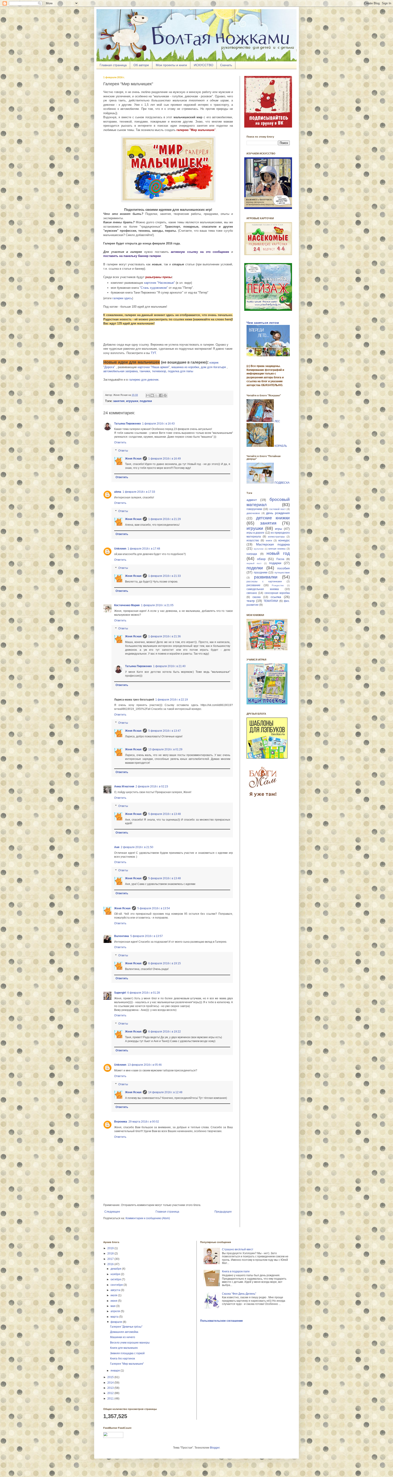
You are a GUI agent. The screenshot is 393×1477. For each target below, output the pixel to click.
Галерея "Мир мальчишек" (127, 1363)
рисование (253, 585)
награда (252, 553)
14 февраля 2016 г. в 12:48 (165, 1092)
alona (117, 491)
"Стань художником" (154, 287)
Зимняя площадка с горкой (127, 1353)
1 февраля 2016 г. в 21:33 (164, 576)
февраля (117, 1322)
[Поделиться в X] (156, 395)
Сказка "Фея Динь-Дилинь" (239, 1293)
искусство (253, 540)
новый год (278, 553)
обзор (261, 559)
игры (278, 528)
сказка (256, 597)
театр (251, 601)
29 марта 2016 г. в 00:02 (143, 1121)
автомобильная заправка (120, 371)
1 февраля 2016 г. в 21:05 (157, 605)
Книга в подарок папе (236, 1271)
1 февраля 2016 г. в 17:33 (139, 491)
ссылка (276, 597)
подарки (275, 563)
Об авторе (141, 65)
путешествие (282, 572)
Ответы (123, 450)
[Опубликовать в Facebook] (161, 395)
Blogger (214, 1447)
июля (114, 1295)
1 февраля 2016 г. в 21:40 (169, 666)
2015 (110, 1377)
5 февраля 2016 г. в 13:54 (153, 908)
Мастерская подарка (273, 544)
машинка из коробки (185, 367)
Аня (116, 847)
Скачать (226, 65)
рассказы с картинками (264, 581)
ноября (116, 1274)
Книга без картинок (122, 1358)
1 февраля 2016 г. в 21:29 (164, 519)
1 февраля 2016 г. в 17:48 (144, 548)
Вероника (120, 1121)
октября (116, 1279)
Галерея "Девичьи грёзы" (126, 1326)
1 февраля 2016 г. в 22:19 (171, 699)
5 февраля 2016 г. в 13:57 (146, 936)
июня (114, 1300)
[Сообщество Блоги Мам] (264, 799)
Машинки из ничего (122, 1337)
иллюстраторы (276, 536)
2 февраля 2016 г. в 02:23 (152, 786)
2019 (110, 1248)
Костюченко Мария (127, 605)
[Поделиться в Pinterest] (165, 395)
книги (269, 540)
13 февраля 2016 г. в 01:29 (165, 749)
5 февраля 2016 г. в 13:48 (164, 814)
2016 (110, 1264)
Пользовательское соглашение (221, 1320)
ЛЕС (277, 421)
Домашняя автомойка (124, 1332)
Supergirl (120, 992)
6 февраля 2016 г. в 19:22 (164, 1031)
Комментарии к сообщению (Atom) (148, 1218)
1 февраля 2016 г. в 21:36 (164, 636)
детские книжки (273, 517)
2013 (110, 1387)
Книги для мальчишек (124, 1347)
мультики (259, 549)
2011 (110, 1398)
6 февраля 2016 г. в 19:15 (164, 963)
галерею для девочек (144, 379)
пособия (283, 568)
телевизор (159, 371)
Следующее (112, 1211)
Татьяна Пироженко (127, 423)
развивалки (265, 577)
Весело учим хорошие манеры (130, 1342)
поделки (255, 567)
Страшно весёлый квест (237, 1249)
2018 (110, 1253)
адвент (252, 500)
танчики (144, 371)
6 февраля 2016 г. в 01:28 (143, 992)
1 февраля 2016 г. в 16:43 (158, 423)
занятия (268, 523)
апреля (116, 1311)
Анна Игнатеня (124, 786)
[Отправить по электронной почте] (148, 395)
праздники (260, 572)
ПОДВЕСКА (282, 482)
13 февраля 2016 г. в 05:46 (145, 1064)
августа (116, 1290)
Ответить (120, 442)
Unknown (120, 548)
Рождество (278, 585)
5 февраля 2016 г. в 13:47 (164, 730)
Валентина (121, 936)
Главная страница (113, 65)
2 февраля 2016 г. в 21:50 (137, 847)
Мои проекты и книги (171, 65)
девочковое (253, 513)
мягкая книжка (276, 548)
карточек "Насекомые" (159, 282)
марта (115, 1316)
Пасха (280, 559)
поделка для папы (180, 371)
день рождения (278, 513)
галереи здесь (122, 298)
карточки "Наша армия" (154, 367)
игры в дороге (255, 532)
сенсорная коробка (277, 593)
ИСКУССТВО (203, 65)
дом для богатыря (213, 367)
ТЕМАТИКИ (271, 601)
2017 (110, 1259)
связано (252, 593)
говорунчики (254, 509)
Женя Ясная (133, 458)
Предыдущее (223, 1211)
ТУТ (153, 353)
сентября (117, 1284)
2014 (110, 1382)
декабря (116, 1268)
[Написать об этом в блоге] (152, 395)
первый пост (254, 563)
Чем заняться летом (263, 322)
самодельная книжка (263, 589)
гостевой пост (277, 509)
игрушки (255, 528)
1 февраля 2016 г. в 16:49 (164, 458)
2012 (110, 1393)
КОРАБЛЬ (281, 445)
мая (113, 1306)
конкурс (284, 540)
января (116, 1370)
